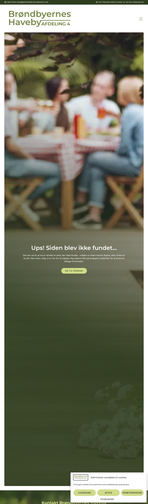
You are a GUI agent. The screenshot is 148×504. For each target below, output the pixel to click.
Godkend (84, 492)
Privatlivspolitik (107, 499)
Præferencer (132, 492)
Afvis (108, 492)
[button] (141, 19)
